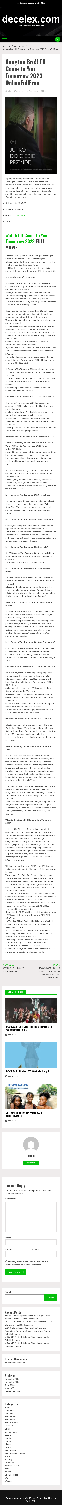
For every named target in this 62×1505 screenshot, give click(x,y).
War (7, 1478)
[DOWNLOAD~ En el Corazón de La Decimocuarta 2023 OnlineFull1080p (28, 1028)
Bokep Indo (10, 1419)
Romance (9, 1462)
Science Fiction (12, 1465)
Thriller (8, 1468)
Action (8, 1407)
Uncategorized (11, 1475)
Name (8, 1238)
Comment (10, 1198)
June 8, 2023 (12, 1035)
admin (10, 91)
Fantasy (8, 1441)
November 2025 (12, 1382)
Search (8, 1292)
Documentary (34, 91)
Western (9, 1481)
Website (36, 1250)
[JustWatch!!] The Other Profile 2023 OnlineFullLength (23, 1114)
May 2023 (9, 1388)
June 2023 (10, 1385)
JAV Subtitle (10, 1450)
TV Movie (9, 1472)
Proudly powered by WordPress (20, 1498)
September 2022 (12, 1391)
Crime (7, 1429)
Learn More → (31, 1163)
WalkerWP (30, 1501)
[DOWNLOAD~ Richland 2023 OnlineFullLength (27, 1071)
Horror (8, 1447)
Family (8, 1438)
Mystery (8, 1459)
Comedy (9, 1426)
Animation (9, 1413)
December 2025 (12, 1379)
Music (7, 1456)
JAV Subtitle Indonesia (15, 1453)
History (8, 1444)
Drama (8, 1435)
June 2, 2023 (21, 91)
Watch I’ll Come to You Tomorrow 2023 (26, 238)
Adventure (9, 1410)
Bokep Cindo (11, 1416)
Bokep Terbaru (11, 1422)
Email (8, 1250)
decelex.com (31, 19)
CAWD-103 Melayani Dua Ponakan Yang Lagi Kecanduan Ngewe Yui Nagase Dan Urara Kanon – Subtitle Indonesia (28, 1331)
